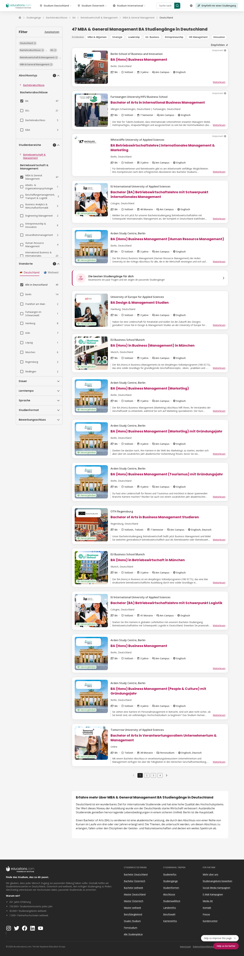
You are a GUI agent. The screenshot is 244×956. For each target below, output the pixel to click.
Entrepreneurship (174, 37)
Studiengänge (170, 881)
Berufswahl (169, 914)
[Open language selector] (191, 6)
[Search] (177, 6)
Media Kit (208, 901)
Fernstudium (130, 927)
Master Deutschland (135, 894)
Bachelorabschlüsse (33, 85)
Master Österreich (133, 901)
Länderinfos (169, 907)
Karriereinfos (170, 921)
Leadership (134, 37)
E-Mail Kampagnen (213, 894)
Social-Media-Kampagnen (216, 887)
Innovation (219, 37)
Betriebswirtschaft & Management (34, 156)
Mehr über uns (210, 874)
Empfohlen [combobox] (218, 45)
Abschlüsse (169, 894)
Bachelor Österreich (134, 881)
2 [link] (146, 775)
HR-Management (198, 37)
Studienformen (171, 887)
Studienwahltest (171, 901)
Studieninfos (169, 874)
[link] (166, 17)
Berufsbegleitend (133, 914)
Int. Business (152, 37)
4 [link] (160, 775)
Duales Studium (132, 921)
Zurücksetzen (51, 31)
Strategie (117, 37)
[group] (156, 37)
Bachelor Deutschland (136, 874)
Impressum (185, 946)
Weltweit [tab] (53, 272)
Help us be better (226, 946)
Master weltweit (132, 907)
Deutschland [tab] (31, 272)
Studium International (130, 5)
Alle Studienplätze (133, 934)
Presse (206, 914)
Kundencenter (210, 921)
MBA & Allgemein (97, 37)
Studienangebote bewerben (217, 881)
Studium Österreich (92, 5)
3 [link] (153, 775)
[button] (28, 43)
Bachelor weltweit (133, 887)
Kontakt (207, 907)
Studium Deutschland (56, 5)
